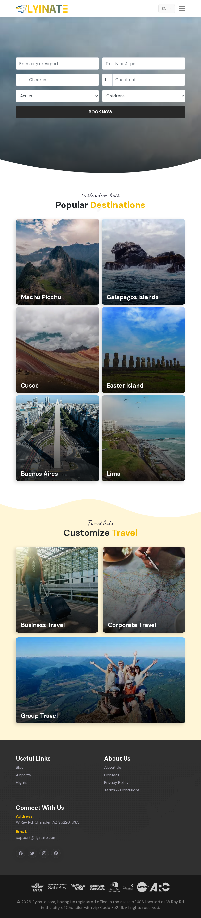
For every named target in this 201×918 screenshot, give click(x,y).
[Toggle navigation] (181, 8)
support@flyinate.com (36, 837)
